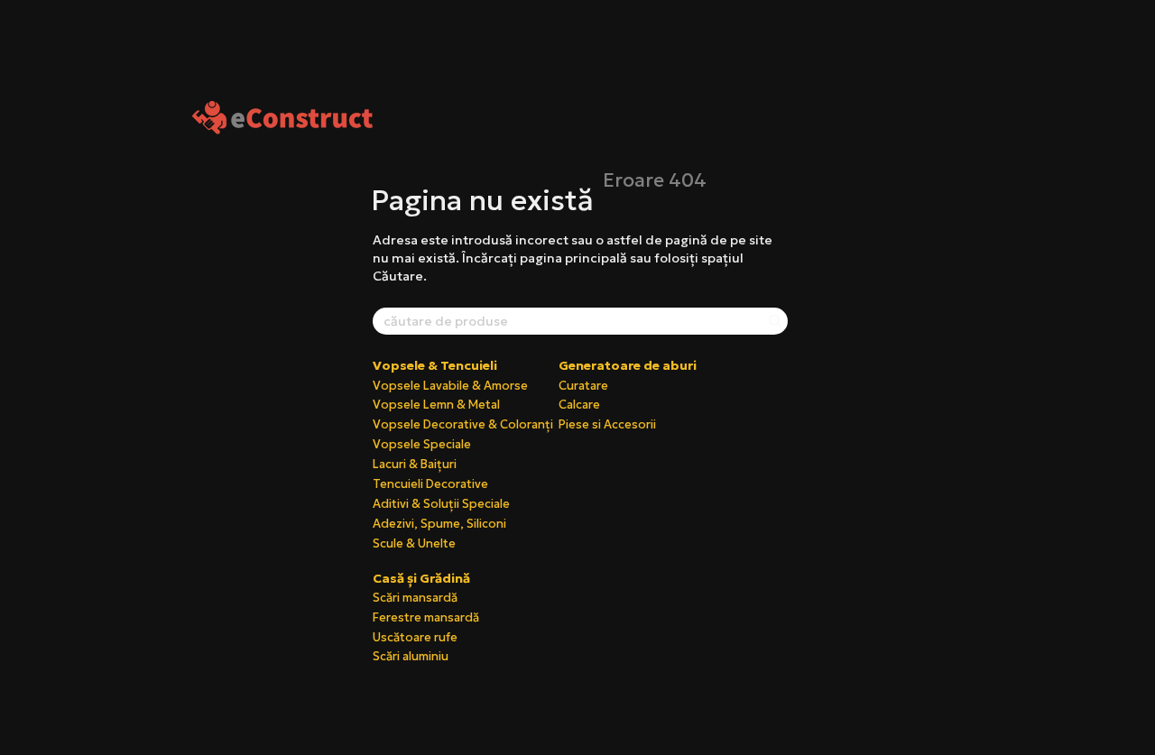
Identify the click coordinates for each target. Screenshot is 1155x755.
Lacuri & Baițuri (415, 464)
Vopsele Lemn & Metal (436, 404)
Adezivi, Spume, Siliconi (439, 523)
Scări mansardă (415, 597)
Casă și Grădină (421, 578)
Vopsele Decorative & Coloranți (463, 424)
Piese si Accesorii (607, 424)
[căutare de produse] (773, 321)
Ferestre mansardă (426, 617)
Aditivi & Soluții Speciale (441, 503)
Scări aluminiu (410, 656)
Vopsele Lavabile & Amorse (450, 385)
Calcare (579, 404)
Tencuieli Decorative (430, 484)
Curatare (583, 385)
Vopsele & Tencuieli (435, 365)
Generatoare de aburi (628, 365)
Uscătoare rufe (415, 637)
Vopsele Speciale (422, 444)
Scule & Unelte (414, 543)
